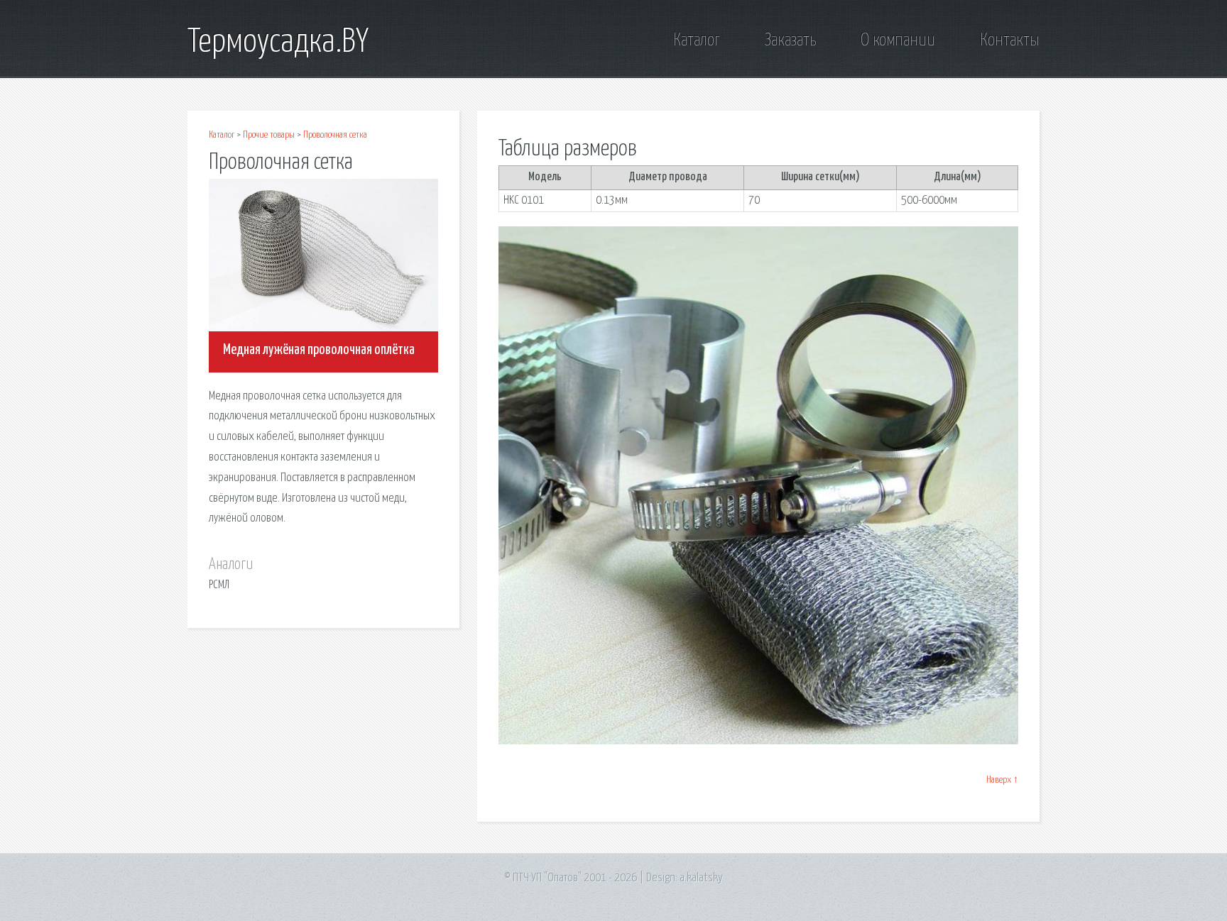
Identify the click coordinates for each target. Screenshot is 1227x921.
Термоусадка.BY (278, 42)
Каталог (696, 40)
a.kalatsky (701, 878)
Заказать (790, 40)
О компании (898, 40)
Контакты (1010, 40)
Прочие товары (269, 135)
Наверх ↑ (1002, 780)
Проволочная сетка (335, 135)
